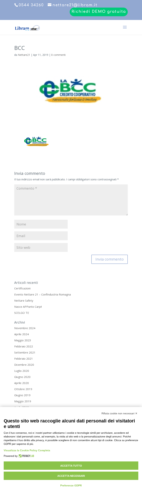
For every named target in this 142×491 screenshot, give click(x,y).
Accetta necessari (71, 475)
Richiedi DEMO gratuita (99, 12)
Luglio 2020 (21, 371)
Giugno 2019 (22, 395)
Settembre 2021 (25, 352)
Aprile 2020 (21, 383)
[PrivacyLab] (26, 456)
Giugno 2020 (22, 377)
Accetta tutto (71, 465)
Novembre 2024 (24, 328)
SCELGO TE (21, 313)
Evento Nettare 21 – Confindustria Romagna (42, 294)
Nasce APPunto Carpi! (28, 306)
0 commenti (58, 55)
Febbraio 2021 (23, 358)
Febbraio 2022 (23, 346)
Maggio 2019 (22, 401)
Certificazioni (22, 288)
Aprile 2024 (21, 334)
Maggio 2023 (22, 340)
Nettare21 (24, 55)
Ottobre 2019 (23, 389)
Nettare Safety (23, 300)
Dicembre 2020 (24, 364)
